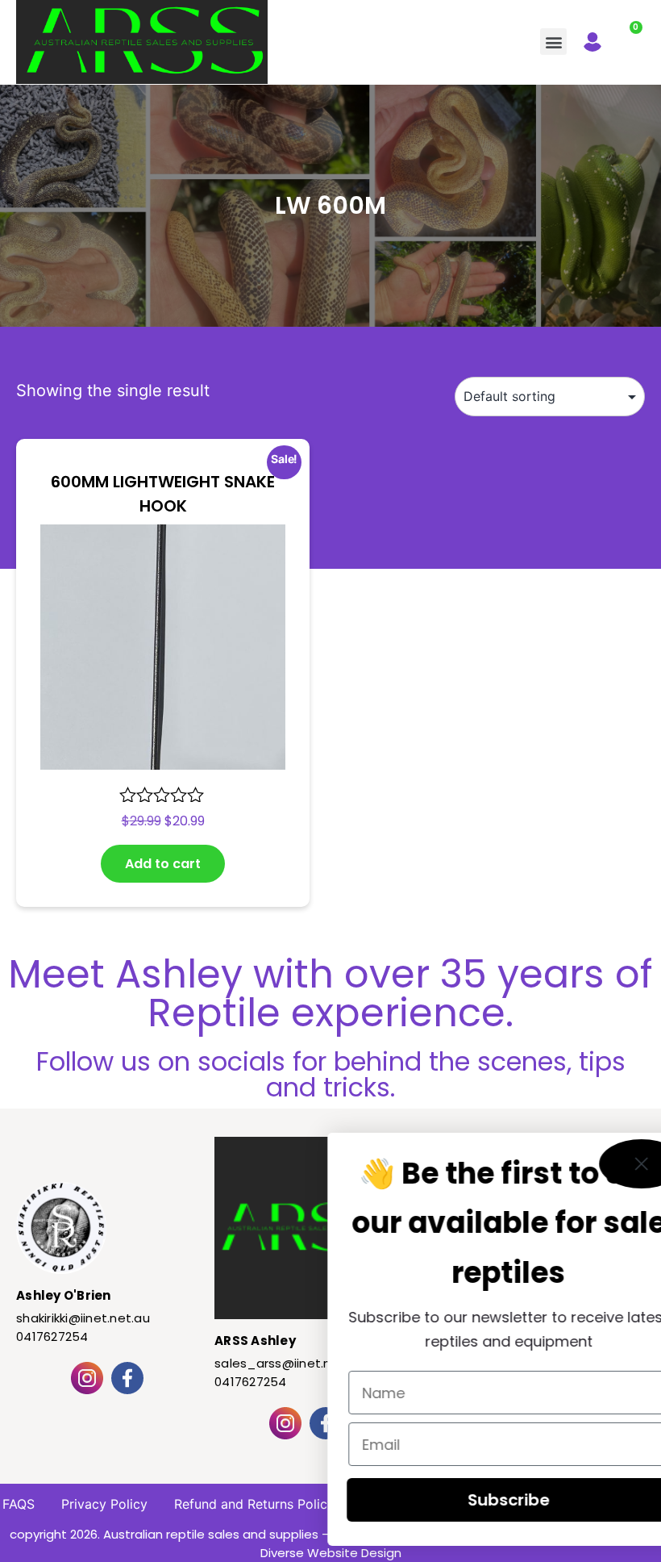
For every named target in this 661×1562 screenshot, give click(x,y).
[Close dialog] (596, 1163)
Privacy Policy (104, 1504)
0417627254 (52, 1336)
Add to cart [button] (163, 863)
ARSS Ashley (255, 1340)
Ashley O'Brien (63, 1295)
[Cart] (627, 38)
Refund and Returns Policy (254, 1504)
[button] (553, 41)
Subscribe (463, 1500)
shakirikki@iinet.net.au (83, 1317)
